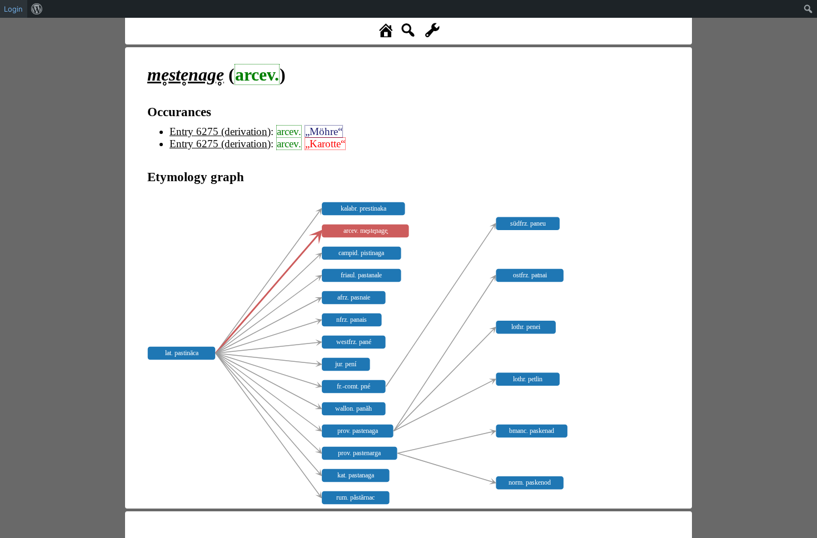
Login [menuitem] (13, 8)
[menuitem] (37, 9)
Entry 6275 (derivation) (220, 131)
